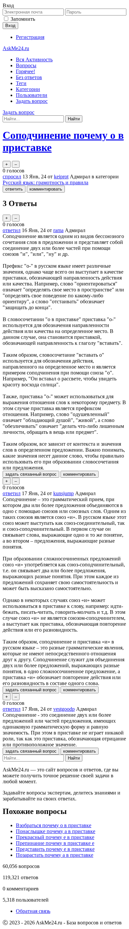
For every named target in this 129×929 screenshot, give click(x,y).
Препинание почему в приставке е (55, 843)
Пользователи (31, 95)
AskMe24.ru (16, 48)
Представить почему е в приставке (55, 849)
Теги (21, 83)
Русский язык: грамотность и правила (45, 182)
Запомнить (23, 19)
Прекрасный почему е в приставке (55, 837)
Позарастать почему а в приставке (54, 855)
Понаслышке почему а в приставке (55, 831)
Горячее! (25, 71)
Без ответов (29, 77)
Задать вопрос (32, 101)
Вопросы (26, 65)
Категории (28, 89)
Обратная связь (33, 911)
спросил (12, 176)
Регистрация (30, 37)
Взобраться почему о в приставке (53, 825)
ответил (12, 230)
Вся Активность (34, 59)
